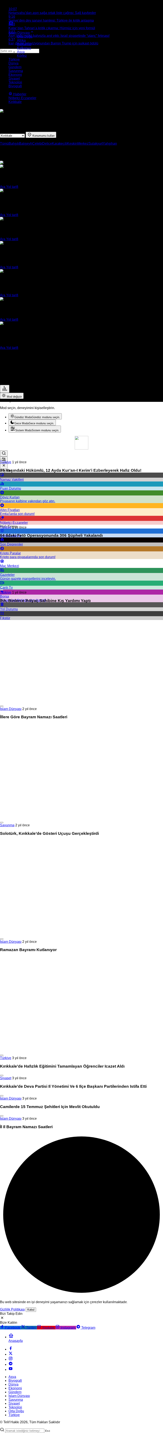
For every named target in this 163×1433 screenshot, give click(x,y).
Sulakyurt (96, 143)
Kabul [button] (30, 1309)
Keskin (72, 143)
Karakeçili (59, 143)
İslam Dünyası (10, 709)
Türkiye (5, 462)
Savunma (7, 825)
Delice (47, 143)
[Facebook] (10, 1349)
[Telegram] (10, 1364)
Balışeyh (25, 143)
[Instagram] (10, 1359)
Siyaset (5, 1078)
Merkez (83, 143)
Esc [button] (47, 1430)
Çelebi (37, 143)
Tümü (4, 143)
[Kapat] (4, 466)
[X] (10, 1354)
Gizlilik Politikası (12, 1309)
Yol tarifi (12, 187)
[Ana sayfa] (11, 24)
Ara (3, 187)
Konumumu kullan (43, 135)
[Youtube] (10, 1369)
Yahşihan (110, 143)
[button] (4, 459)
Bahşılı (14, 143)
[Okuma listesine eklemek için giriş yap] (1, 459)
